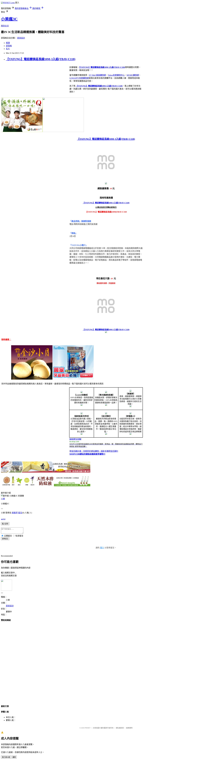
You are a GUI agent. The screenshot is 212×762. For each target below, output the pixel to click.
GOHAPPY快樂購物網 (79, 78)
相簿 (8, 43)
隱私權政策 (120, 728)
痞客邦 (15, 513)
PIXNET (87, 728)
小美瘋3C (9, 19)
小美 (3, 499)
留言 (20, 513)
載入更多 (5, 524)
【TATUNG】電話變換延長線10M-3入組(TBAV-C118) (40, 59)
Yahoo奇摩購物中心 (116, 75)
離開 (14, 757)
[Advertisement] (106, 661)
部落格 (9, 46)
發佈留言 (5, 539)
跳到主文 (5, 26)
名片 (8, 49)
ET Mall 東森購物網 (97, 75)
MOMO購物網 (133, 75)
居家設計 (21, 38)
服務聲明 (129, 728)
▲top (3, 519)
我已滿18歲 (6, 757)
